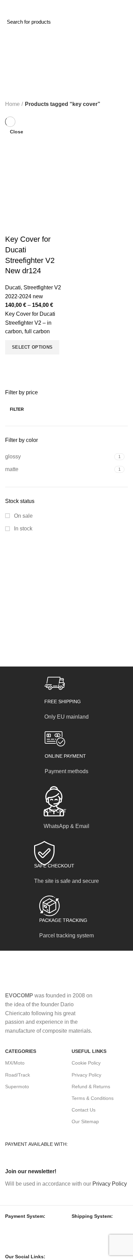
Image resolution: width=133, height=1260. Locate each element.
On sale (23, 516)
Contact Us (83, 1110)
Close (16, 131)
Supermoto (17, 1086)
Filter (17, 409)
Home (12, 104)
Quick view (13, 363)
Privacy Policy (86, 1075)
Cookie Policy (86, 1063)
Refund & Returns (91, 1086)
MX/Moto (15, 1063)
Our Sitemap (85, 1121)
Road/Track (17, 1075)
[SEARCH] (82, 21)
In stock (22, 528)
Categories (24, 68)
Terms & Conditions (93, 1098)
